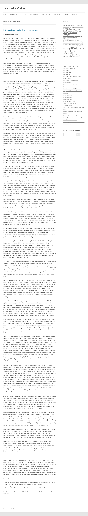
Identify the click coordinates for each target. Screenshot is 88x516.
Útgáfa (66, 14)
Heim (4, 14)
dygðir (69, 27)
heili (82, 31)
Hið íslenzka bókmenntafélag (70, 80)
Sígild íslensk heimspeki (69, 52)
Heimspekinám (67, 70)
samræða (80, 46)
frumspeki (81, 27)
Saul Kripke (65, 48)
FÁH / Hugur (57, 14)
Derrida (25, 492)
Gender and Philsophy (69, 68)
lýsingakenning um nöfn (68, 40)
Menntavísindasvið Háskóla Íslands (72, 89)
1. (4, 482)
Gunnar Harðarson (67, 31)
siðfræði (73, 47)
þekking (78, 56)
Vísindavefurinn (67, 124)
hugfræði (77, 36)
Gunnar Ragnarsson (76, 31)
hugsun (80, 36)
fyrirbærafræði (66, 28)
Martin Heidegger (67, 41)
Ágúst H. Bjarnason (79, 55)
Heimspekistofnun (68, 74)
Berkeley (66, 25)
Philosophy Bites (67, 95)
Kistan (65, 87)
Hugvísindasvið (67, 82)
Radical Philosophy (68, 99)
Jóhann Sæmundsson (68, 37)
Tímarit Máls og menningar (70, 120)
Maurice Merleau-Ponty (77, 41)
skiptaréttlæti (81, 48)
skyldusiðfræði (66, 49)
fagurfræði (75, 27)
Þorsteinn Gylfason (69, 56)
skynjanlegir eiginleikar (75, 49)
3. (4, 486)
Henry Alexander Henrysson (70, 34)
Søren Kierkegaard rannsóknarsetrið (72, 118)
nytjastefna (72, 44)
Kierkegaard (67, 39)
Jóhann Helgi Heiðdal (12, 494)
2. (4, 484)
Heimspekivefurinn (14, 8)
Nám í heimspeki (46, 14)
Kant (75, 37)
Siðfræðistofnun (67, 105)
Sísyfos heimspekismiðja (69, 103)
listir (73, 39)
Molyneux (74, 43)
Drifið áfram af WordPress (9, 508)
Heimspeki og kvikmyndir (33, 492)
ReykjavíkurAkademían (69, 101)
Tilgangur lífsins (71, 55)
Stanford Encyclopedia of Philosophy (72, 116)
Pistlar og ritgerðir (15, 14)
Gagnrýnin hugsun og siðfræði (71, 66)
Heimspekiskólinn (68, 72)
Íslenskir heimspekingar (31, 14)
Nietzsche (43, 492)
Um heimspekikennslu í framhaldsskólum (73, 122)
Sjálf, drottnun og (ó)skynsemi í (21, 30)
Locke (75, 39)
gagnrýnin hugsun (71, 29)
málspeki (80, 43)
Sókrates (65, 55)
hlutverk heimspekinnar (68, 36)
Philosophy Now (67, 97)
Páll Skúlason (66, 46)
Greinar (16, 492)
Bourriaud (65, 27)
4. (4, 487)
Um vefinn (74, 14)
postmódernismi (79, 44)
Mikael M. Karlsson (67, 43)
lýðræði (77, 40)
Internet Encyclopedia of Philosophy (72, 84)
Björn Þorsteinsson (75, 25)
